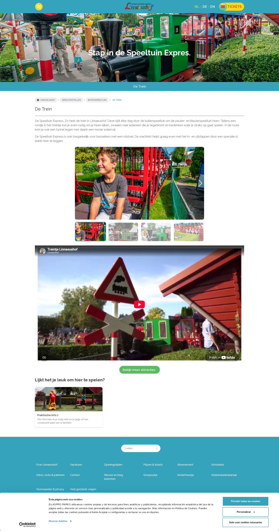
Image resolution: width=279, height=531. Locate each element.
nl (197, 7)
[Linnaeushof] (139, 6)
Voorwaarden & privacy (50, 489)
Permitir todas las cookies (245, 501)
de (204, 7)
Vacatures (76, 464)
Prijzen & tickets (153, 464)
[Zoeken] (156, 448)
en (212, 7)
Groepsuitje (150, 475)
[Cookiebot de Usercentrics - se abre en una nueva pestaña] (27, 524)
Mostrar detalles (58, 521)
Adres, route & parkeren (50, 475)
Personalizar (244, 511)
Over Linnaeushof (47, 464)
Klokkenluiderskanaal (224, 475)
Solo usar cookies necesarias (245, 522)
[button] (200, 183)
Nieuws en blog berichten (113, 476)
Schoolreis (217, 464)
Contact (75, 475)
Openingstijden (113, 464)
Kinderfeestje (185, 475)
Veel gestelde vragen (83, 489)
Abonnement (185, 464)
